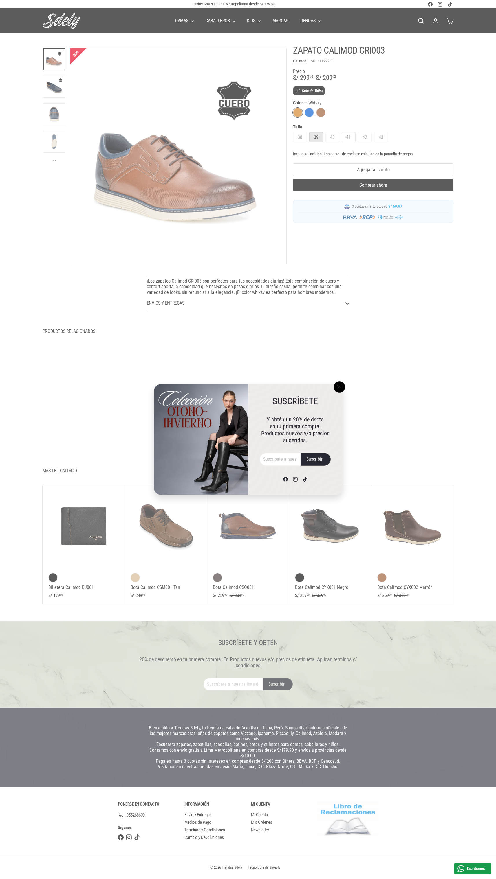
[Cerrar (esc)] (339, 387)
